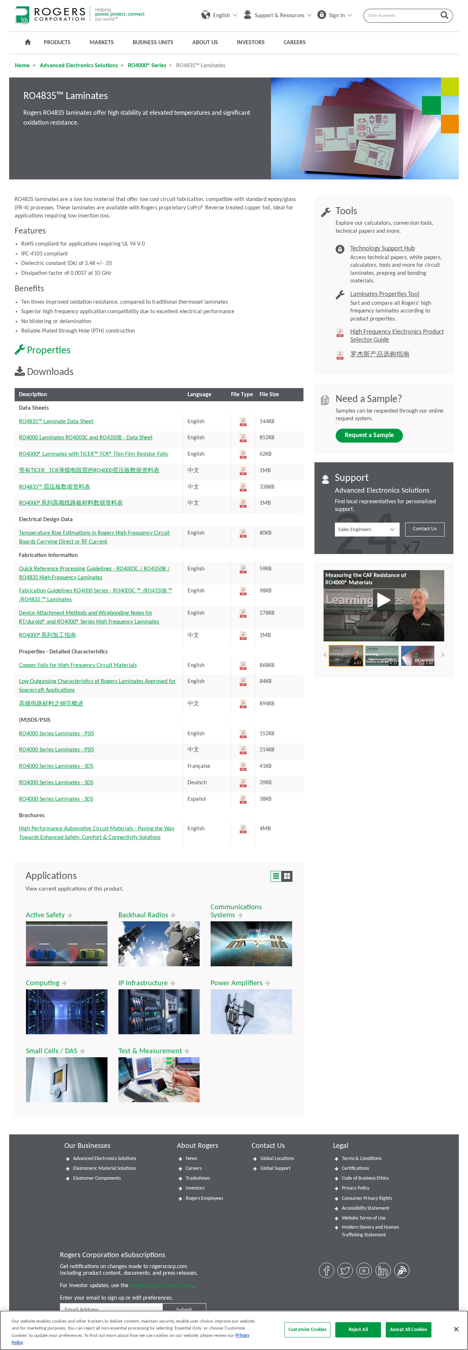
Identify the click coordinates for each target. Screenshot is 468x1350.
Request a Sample (369, 435)
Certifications (355, 1168)
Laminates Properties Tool (384, 294)
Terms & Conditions (361, 1158)
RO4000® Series (146, 66)
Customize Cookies (307, 1329)
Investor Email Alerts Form (161, 1286)
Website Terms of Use (364, 1218)
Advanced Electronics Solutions (78, 66)
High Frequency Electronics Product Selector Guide (397, 336)
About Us (205, 43)
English (221, 16)
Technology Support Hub (382, 248)
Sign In (337, 16)
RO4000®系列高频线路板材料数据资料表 (71, 503)
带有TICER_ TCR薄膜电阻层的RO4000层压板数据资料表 (89, 471)
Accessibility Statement (365, 1208)
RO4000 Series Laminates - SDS (56, 766)
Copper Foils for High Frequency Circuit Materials (78, 665)
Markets (102, 43)
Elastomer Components (97, 1178)
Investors (251, 43)
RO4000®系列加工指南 (47, 635)
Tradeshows (198, 1178)
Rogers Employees (204, 1198)
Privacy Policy (355, 1188)
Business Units (153, 43)
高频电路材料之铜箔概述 (51, 704)
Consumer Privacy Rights (367, 1198)
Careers (295, 43)
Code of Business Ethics (365, 1178)
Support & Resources (279, 16)
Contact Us (425, 529)
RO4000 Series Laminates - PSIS (56, 734)
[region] (234, 1330)
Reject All (358, 1329)
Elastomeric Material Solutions (104, 1168)
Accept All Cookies (408, 1329)
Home (22, 66)
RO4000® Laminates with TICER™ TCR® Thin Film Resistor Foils (93, 454)
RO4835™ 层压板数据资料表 (54, 487)
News (191, 1158)
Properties (48, 351)
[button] (367, 529)
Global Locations (277, 1158)
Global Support (275, 1168)
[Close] (456, 1329)
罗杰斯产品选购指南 (380, 354)
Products (57, 43)
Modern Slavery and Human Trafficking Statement (370, 1231)
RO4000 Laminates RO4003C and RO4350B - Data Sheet (85, 438)
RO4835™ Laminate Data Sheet (56, 422)
